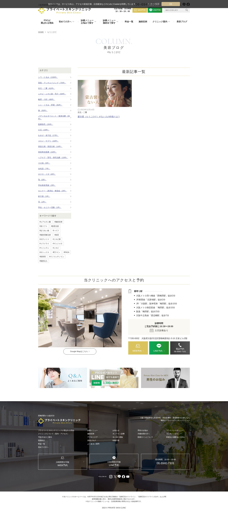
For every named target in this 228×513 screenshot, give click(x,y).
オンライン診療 (119, 434)
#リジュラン (44, 248)
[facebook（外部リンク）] (123, 476)
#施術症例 (58, 222)
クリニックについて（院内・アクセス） (53, 434)
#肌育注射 (55, 226)
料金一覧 (129, 21)
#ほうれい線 (44, 231)
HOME (41, 32)
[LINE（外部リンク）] (114, 378)
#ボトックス (44, 252)
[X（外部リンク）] (115, 476)
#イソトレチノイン (56, 257)
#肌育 (56, 235)
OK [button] (170, 4)
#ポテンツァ (44, 239)
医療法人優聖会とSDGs (175, 437)
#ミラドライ (44, 244)
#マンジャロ (57, 244)
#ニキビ (56, 248)
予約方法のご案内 (45, 437)
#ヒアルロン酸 (45, 222)
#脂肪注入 (43, 261)
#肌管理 (43, 257)
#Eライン (56, 252)
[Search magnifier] (187, 10)
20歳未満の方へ (144, 434)
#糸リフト (43, 226)
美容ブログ (182, 21)
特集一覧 (116, 440)
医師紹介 (41, 440)
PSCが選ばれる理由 (47, 21)
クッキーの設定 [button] (154, 4)
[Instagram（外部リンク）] (111, 476)
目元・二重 (82, 112)
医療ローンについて (145, 437)
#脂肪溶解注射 (45, 235)
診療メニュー (92, 430)
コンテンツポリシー (174, 434)
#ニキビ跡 (57, 239)
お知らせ (116, 430)
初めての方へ (43, 447)
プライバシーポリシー (174, 430)
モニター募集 (118, 437)
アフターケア (92, 437)
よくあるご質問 (93, 444)
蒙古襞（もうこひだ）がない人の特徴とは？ (99, 116)
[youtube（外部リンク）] (127, 476)
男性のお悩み (143, 430)
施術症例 (143, 21)
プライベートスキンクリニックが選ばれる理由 (56, 430)
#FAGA (66, 252)
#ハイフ (56, 231)
